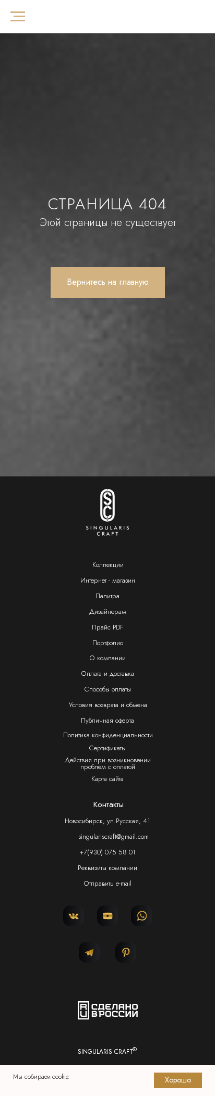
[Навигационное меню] (17, 16)
